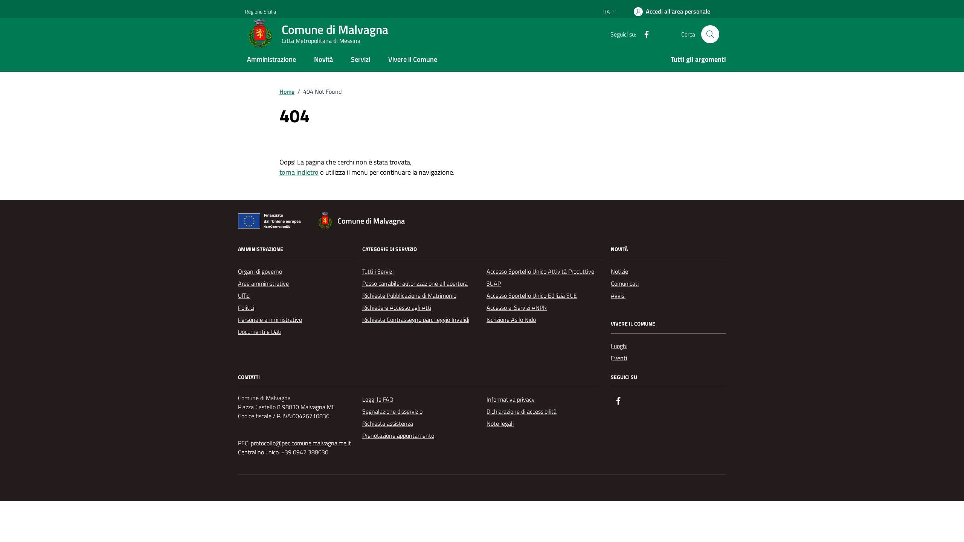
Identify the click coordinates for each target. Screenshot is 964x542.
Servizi (360, 59)
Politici (246, 307)
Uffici (244, 295)
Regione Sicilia (260, 11)
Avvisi (618, 295)
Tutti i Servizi (378, 271)
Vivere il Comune (412, 59)
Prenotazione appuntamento (398, 435)
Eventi (619, 357)
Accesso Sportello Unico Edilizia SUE (532, 295)
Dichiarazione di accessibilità (522, 411)
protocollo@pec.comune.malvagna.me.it (301, 443)
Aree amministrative (263, 283)
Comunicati (625, 283)
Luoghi (619, 345)
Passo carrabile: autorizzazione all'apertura (415, 283)
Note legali (500, 423)
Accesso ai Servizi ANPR (517, 307)
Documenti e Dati (259, 331)
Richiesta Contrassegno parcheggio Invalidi (415, 319)
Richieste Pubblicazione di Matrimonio (409, 295)
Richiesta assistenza (387, 423)
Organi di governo (260, 271)
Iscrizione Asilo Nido (511, 319)
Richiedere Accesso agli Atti (396, 307)
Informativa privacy (511, 399)
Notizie (619, 271)
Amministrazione (271, 59)
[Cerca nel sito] (710, 34)
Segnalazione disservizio (392, 411)
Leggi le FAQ (378, 399)
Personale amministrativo (270, 319)
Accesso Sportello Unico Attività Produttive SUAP (540, 277)
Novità (323, 59)
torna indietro (299, 172)
